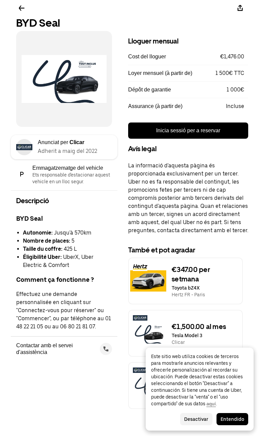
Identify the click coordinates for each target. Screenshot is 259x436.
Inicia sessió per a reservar (188, 130)
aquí (211, 403)
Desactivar (196, 419)
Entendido (232, 419)
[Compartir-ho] (240, 8)
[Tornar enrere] (21, 8)
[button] (188, 57)
